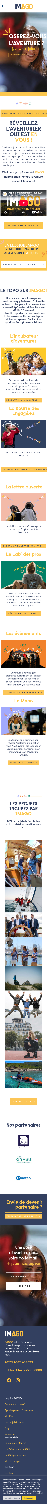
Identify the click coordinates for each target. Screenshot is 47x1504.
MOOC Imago (12, 1461)
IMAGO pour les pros (15, 1455)
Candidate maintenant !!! (22, 226)
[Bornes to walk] (23, 978)
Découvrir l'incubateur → (19, 55)
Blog (7, 1428)
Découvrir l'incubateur (22, 400)
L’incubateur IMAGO (15, 1443)
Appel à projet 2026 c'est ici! (22, 264)
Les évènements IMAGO (17, 1449)
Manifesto (10, 1416)
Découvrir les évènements (22, 692)
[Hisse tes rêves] (23, 863)
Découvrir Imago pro (22, 613)
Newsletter (10, 1434)
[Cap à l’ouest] (23, 1004)
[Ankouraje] (23, 951)
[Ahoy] (23, 924)
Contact (9, 1473)
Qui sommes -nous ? (15, 1404)
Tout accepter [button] (29, 1498)
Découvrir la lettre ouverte (22, 546)
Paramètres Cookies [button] (12, 1498)
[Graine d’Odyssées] (23, 1074)
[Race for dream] (23, 1039)
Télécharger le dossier (22, 1216)
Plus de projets (22, 1102)
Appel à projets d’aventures (19, 1410)
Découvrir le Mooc (22, 763)
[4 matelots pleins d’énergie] (23, 899)
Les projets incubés (14, 1422)
